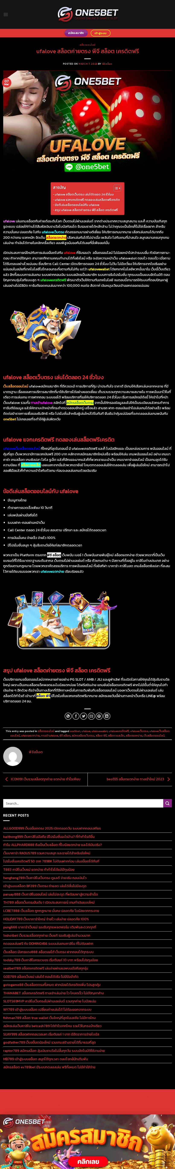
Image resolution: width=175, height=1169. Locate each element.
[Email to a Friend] (91, 716)
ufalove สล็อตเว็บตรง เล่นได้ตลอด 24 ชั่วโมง (84, 194)
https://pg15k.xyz (78, 1100)
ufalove (86, 731)
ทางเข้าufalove (49, 736)
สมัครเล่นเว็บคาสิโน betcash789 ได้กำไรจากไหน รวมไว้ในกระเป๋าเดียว (52, 1025)
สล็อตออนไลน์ (87, 45)
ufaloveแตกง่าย (30, 736)
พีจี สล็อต (64, 736)
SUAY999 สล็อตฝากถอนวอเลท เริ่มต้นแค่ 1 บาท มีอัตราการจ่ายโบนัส (51, 1034)
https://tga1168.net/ (58, 1110)
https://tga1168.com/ (123, 1105)
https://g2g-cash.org (137, 1095)
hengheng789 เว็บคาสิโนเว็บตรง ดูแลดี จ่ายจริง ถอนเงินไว (44, 877)
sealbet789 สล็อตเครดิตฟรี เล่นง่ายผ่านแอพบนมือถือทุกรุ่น (45, 968)
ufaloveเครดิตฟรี (119, 731)
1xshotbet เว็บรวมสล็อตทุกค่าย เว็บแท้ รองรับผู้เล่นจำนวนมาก (46, 935)
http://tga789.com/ (29, 1110)
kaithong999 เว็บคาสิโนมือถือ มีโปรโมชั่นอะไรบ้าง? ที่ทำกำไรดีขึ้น (49, 836)
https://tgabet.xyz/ (152, 1105)
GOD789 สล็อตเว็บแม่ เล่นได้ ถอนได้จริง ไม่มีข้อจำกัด (41, 976)
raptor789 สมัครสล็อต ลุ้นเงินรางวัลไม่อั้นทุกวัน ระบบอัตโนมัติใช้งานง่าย (54, 1050)
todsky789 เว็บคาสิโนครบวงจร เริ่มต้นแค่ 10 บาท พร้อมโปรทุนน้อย (50, 959)
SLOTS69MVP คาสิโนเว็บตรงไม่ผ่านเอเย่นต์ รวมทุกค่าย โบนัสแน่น (49, 1001)
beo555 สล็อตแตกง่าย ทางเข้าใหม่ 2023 (136, 779)
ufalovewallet (100, 731)
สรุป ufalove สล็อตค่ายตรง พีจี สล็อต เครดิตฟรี (86, 210)
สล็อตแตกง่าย (134, 736)
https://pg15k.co (102, 1100)
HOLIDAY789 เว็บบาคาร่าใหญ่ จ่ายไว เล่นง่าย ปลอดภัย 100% (46, 919)
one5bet (75, 731)
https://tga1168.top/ (87, 1110)
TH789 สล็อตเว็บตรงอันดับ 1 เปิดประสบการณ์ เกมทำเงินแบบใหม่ (49, 902)
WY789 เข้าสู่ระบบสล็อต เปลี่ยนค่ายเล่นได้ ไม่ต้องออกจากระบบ (47, 1009)
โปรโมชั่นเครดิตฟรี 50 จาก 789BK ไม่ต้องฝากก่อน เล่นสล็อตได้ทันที (51, 861)
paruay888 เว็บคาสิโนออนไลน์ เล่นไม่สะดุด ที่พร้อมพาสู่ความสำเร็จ (50, 894)
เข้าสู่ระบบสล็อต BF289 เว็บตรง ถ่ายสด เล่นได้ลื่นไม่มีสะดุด (44, 885)
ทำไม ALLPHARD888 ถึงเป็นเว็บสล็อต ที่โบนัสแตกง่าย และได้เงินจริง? (52, 844)
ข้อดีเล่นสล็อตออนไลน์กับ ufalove (77, 204)
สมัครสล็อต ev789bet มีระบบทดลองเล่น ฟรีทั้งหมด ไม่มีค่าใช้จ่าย (49, 1067)
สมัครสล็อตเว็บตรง (83, 736)
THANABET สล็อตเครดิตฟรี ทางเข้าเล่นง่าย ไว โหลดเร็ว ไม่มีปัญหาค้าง (53, 993)
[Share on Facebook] (75, 716)
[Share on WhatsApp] (68, 716)
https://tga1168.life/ (115, 1110)
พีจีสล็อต (107, 64)
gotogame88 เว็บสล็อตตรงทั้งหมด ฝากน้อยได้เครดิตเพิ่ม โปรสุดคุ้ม (52, 984)
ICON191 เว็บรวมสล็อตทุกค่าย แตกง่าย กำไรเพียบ (45, 779)
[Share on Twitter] (83, 716)
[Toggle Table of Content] (115, 188)
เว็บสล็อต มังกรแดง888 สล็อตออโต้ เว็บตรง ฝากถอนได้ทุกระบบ (48, 951)
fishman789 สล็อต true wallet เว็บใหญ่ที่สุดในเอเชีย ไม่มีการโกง (49, 1017)
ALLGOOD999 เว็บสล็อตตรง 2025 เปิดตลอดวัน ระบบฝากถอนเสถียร (52, 828)
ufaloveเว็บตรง (139, 731)
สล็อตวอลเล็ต (116, 736)
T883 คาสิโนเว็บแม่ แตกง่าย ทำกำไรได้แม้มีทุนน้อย (38, 869)
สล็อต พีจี (101, 736)
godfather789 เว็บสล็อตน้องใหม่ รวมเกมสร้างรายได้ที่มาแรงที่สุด (49, 1042)
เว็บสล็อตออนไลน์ (154, 736)
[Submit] (167, 803)
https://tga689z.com (20, 1095)
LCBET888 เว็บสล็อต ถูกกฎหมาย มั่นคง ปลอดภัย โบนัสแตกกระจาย (51, 910)
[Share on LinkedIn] (106, 716)
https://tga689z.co (49, 1095)
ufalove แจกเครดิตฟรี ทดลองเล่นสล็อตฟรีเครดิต (87, 199)
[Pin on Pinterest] (99, 716)
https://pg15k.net (127, 1100)
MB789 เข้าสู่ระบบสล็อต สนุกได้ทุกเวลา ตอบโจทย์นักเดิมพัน (45, 1058)
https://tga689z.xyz (77, 1095)
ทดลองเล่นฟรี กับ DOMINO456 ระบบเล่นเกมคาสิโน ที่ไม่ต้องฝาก (48, 943)
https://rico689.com (107, 1095)
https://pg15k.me (53, 1100)
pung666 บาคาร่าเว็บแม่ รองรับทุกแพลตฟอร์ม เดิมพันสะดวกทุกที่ (49, 927)
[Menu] (5, 14)
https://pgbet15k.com (155, 1100)
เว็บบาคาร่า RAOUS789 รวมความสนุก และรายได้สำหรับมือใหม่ (46, 853)
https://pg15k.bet (28, 1100)
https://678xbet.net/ (144, 1110)
